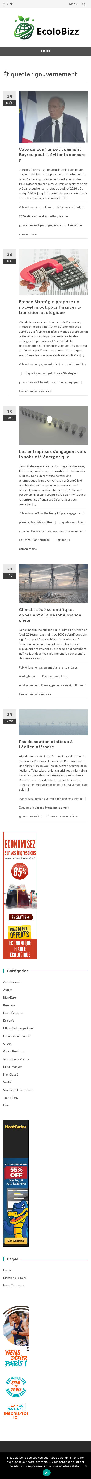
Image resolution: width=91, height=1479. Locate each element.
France (63, 216)
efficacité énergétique (50, 513)
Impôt (44, 382)
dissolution (49, 216)
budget (47, 373)
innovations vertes (70, 798)
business (9, 1005)
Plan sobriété (41, 540)
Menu (73, 4)
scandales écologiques (18, 1090)
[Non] (86, 1466)
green (7, 1043)
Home (7, 1270)
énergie (24, 531)
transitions (71, 364)
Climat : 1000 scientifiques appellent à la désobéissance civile (50, 614)
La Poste (24, 540)
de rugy (64, 807)
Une (48, 207)
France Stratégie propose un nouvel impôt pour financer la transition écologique (50, 307)
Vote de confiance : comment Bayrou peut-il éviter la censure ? (52, 154)
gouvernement (29, 225)
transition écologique (64, 382)
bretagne (51, 807)
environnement (29, 685)
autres (39, 207)
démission (34, 216)
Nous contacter (14, 1285)
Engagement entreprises (47, 531)
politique (46, 225)
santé (7, 1082)
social (58, 225)
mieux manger (12, 1066)
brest (40, 807)
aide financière (13, 982)
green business (45, 798)
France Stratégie (64, 373)
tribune (78, 685)
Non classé (10, 1074)
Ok (46, 1472)
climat (80, 522)
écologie (8, 1020)
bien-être (9, 997)
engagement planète (49, 364)
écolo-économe (13, 1013)
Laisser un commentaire (35, 391)
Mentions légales (15, 1278)
